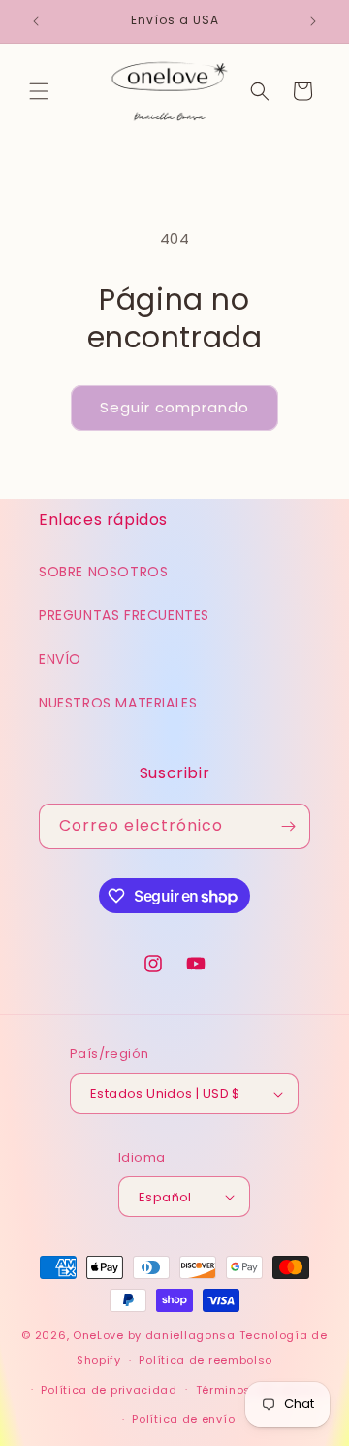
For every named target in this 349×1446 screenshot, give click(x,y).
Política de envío (183, 1419)
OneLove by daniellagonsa (154, 1335)
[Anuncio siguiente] (313, 21)
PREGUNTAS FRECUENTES (124, 615)
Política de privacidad (108, 1389)
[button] (38, 91)
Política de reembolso (205, 1359)
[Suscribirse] (288, 826)
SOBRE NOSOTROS (103, 571)
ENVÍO (60, 659)
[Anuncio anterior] (36, 21)
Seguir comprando (174, 407)
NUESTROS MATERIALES (118, 702)
